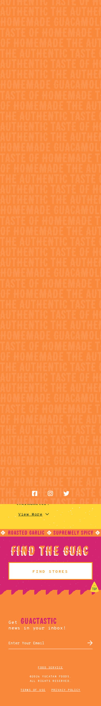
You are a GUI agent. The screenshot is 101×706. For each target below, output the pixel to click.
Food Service (50, 667)
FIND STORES (50, 572)
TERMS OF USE (32, 690)
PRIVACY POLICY (66, 690)
